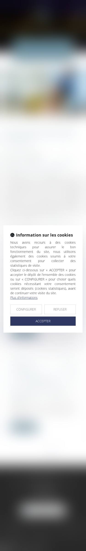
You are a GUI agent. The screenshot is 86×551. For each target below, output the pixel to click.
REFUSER (60, 309)
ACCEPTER (43, 321)
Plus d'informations (24, 297)
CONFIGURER (26, 309)
